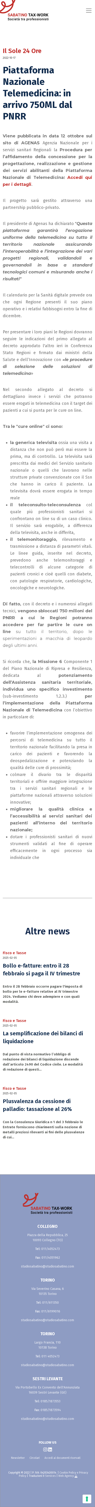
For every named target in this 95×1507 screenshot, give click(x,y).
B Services (49, 1475)
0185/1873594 (51, 1410)
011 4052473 (50, 1356)
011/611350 (50, 1303)
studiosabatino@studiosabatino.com (47, 1266)
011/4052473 (50, 1249)
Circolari (35, 1458)
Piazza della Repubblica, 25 (47, 1235)
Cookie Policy (67, 1472)
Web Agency (66, 1475)
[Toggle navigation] (58, 10)
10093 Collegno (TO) (48, 1240)
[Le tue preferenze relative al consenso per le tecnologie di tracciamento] (87, 1499)
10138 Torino (47, 1348)
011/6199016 (50, 1311)
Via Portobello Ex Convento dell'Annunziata (47, 1387)
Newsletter (18, 1458)
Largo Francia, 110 (47, 1342)
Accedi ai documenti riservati (62, 1458)
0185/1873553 (50, 1401)
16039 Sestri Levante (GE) (47, 1392)
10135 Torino (48, 1294)
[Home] (11, 10)
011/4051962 (51, 1258)
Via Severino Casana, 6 (47, 1289)
